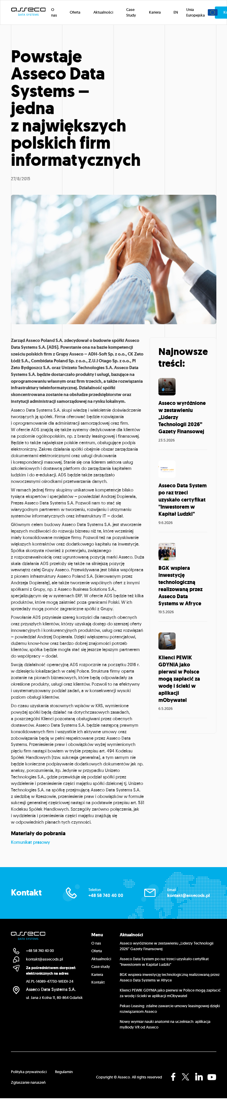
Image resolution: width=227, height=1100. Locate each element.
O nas (96, 943)
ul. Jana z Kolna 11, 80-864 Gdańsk (54, 997)
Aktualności (101, 958)
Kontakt (98, 982)
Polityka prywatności (29, 1071)
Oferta (96, 950)
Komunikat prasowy (30, 842)
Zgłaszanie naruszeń (28, 1082)
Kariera (97, 974)
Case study (100, 966)
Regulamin (64, 1071)
